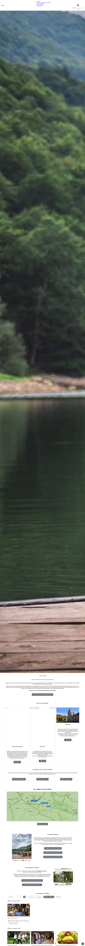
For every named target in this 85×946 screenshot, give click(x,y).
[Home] (2, 5)
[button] (19, 779)
